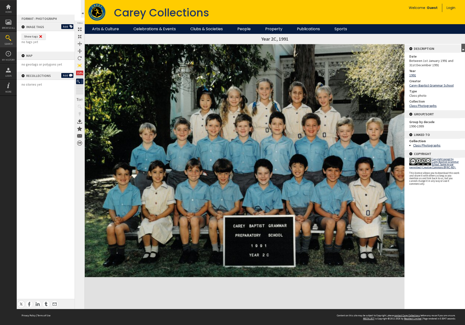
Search (8, 43)
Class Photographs (423, 105)
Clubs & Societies (206, 29)
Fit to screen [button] (80, 36)
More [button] (8, 91)
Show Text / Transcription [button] (80, 99)
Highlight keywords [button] (80, 114)
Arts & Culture (105, 29)
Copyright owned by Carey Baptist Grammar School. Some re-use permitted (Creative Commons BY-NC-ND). (434, 163)
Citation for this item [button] (80, 143)
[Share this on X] (21, 301)
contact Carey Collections (407, 315)
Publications (308, 29)
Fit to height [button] (80, 51)
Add (65, 26)
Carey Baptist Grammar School (431, 85)
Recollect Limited (412, 318)
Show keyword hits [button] (80, 107)
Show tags (31, 36)
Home (8, 12)
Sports (340, 29)
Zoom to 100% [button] (80, 65)
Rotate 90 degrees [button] (80, 58)
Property (273, 29)
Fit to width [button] (80, 43)
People (244, 29)
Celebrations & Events (154, 29)
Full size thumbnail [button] (80, 29)
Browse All (8, 28)
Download (80, 121)
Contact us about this (80, 136)
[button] (79, 81)
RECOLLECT (368, 318)
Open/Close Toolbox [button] (83, 9)
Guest (432, 7)
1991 (412, 75)
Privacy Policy (29, 315)
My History (8, 59)
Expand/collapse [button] (463, 48)
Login (8, 75)
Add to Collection (80, 128)
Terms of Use (43, 315)
